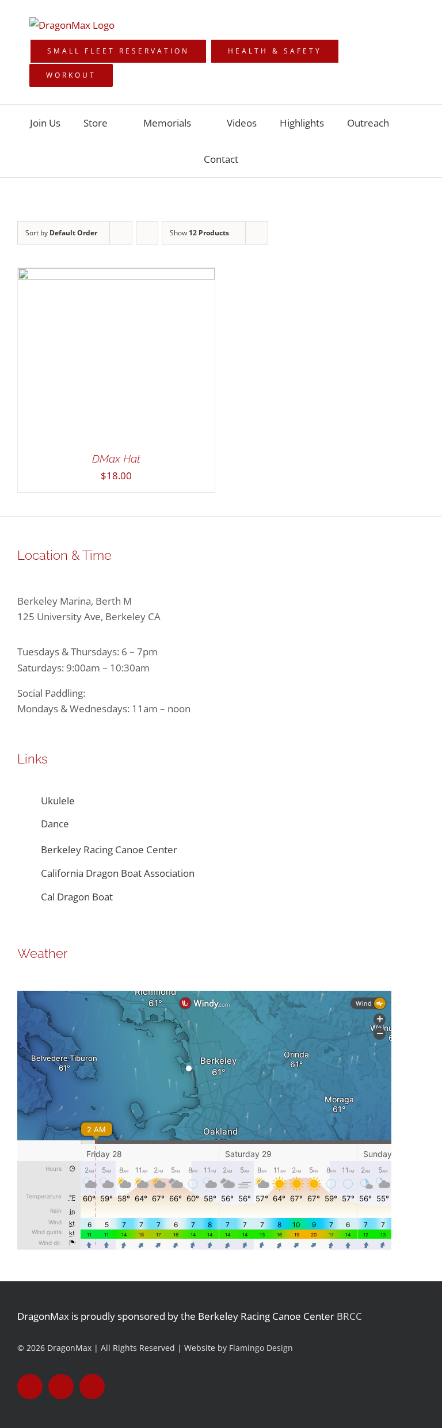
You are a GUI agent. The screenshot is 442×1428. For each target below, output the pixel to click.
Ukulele (58, 800)
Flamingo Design (261, 1347)
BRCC (349, 1316)
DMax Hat (116, 458)
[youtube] (61, 1386)
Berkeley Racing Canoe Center (109, 849)
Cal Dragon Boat (78, 896)
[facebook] (30, 1386)
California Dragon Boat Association (118, 873)
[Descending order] (147, 233)
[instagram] (92, 1386)
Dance (55, 823)
